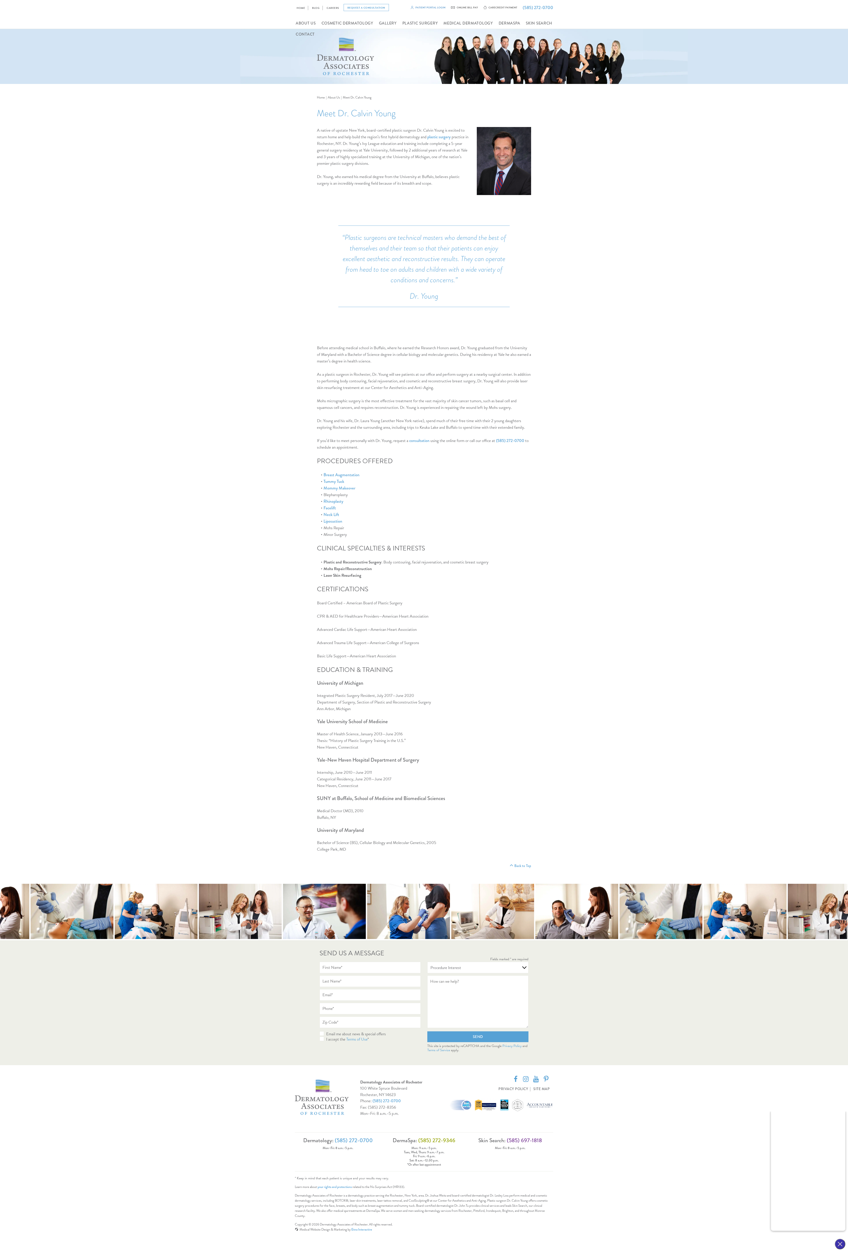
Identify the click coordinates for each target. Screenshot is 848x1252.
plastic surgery (439, 137)
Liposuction (333, 521)
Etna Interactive (361, 1229)
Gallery (388, 23)
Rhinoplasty (333, 501)
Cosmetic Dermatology (347, 23)
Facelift (330, 508)
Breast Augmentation (342, 475)
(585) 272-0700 (387, 1101)
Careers (333, 8)
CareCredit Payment (502, 7)
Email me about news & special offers (356, 1034)
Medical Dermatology (468, 23)
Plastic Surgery (420, 23)
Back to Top (522, 866)
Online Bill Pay (467, 7)
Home (301, 8)
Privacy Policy (512, 1046)
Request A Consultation (366, 8)
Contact (305, 34)
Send (478, 1037)
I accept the (336, 1039)
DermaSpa (509, 23)
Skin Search (539, 23)
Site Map (541, 1088)
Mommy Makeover (339, 488)
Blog (316, 8)
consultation (419, 441)
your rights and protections (335, 1186)
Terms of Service (438, 1050)
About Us (306, 23)
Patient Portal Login (430, 7)
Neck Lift (331, 515)
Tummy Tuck (334, 481)
